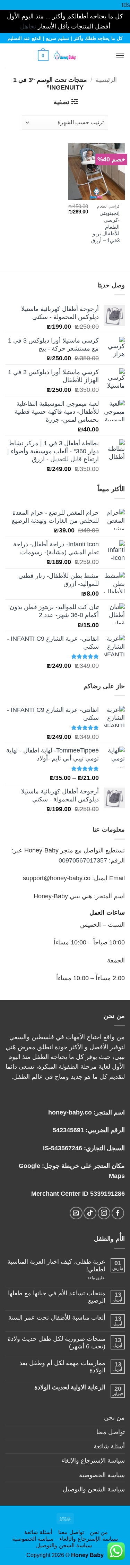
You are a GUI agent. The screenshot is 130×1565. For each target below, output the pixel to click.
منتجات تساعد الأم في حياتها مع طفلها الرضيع (56, 1297)
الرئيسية (106, 79)
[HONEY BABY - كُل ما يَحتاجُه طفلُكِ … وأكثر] (65, 55)
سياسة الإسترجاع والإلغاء (93, 1460)
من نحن (114, 1417)
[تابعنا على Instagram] (104, 1213)
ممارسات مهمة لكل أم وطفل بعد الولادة (62, 1367)
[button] (103, 56)
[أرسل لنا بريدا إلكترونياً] (76, 1213)
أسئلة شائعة (109, 1446)
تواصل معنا (110, 1432)
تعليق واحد (89, 1277)
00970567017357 (83, 860)
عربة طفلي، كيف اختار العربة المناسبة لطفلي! (56, 1265)
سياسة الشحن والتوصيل (94, 1489)
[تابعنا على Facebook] (118, 1213)
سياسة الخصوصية (102, 1475)
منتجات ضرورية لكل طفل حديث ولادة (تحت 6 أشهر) (56, 1342)
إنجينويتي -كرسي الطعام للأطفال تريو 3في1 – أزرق (105, 226)
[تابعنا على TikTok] (90, 1213)
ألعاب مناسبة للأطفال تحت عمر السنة (56, 1317)
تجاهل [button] (28, 26)
